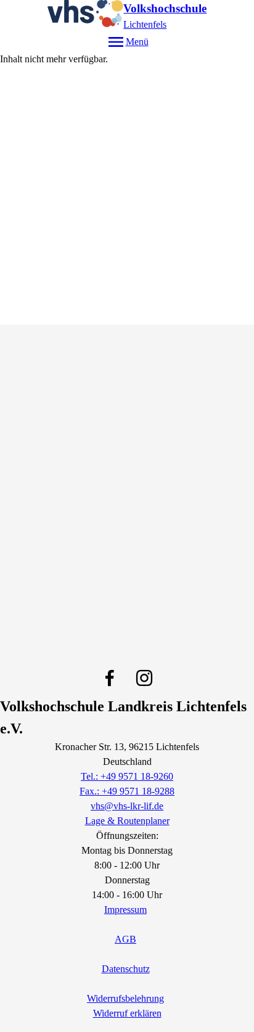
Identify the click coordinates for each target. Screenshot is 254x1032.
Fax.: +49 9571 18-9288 (127, 791)
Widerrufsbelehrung (125, 998)
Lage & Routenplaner (127, 820)
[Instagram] (144, 678)
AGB (125, 939)
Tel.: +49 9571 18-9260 (127, 776)
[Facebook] (109, 678)
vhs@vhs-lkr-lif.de (127, 806)
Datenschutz (126, 969)
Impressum (125, 909)
